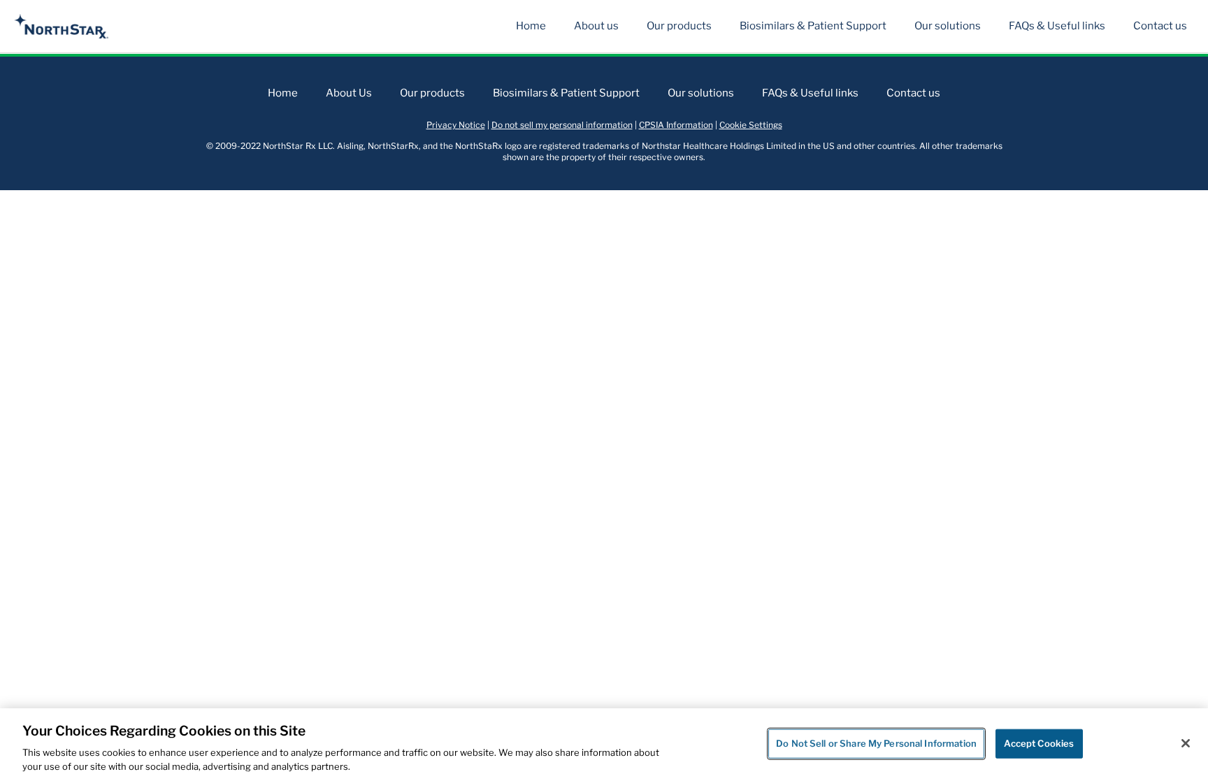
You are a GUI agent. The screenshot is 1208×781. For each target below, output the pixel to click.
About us (596, 26)
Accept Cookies (1039, 743)
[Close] (1185, 743)
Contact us (1160, 26)
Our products (679, 26)
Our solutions (947, 26)
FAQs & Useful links (1057, 26)
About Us (349, 93)
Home (531, 26)
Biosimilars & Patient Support (813, 26)
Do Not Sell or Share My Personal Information (876, 743)
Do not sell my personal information (562, 125)
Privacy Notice (455, 125)
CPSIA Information (676, 125)
